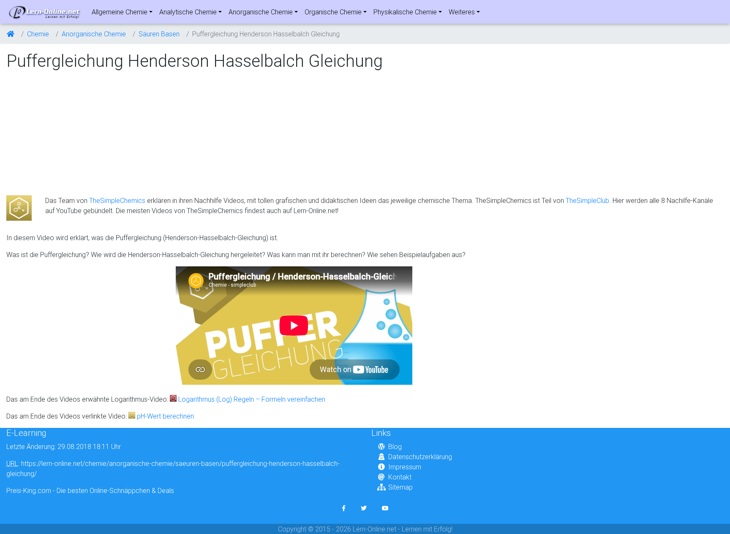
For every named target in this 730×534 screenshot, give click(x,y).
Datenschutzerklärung (420, 456)
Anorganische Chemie (261, 12)
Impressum (404, 467)
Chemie (38, 34)
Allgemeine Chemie (119, 12)
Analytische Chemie (188, 12)
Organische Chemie (333, 12)
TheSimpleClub (587, 200)
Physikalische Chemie (405, 12)
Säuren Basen (159, 34)
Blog (395, 446)
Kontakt (399, 477)
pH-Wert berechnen (165, 416)
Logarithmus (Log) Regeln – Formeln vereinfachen (251, 399)
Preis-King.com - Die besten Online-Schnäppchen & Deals (90, 490)
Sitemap (400, 487)
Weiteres (462, 12)
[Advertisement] (77, 133)
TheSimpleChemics (117, 200)
